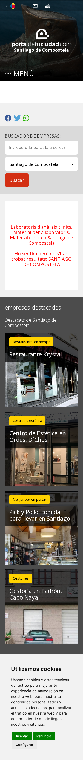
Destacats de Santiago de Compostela (31, 322)
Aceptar (22, 736)
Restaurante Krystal (35, 354)
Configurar (24, 745)
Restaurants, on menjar (31, 341)
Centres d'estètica (27, 420)
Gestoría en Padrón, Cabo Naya (35, 594)
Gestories (21, 578)
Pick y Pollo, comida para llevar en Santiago (39, 515)
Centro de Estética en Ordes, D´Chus (37, 436)
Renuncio (43, 736)
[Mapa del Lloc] (48, 6)
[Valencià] (10, 6)
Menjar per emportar (29, 499)
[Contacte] (35, 6)
